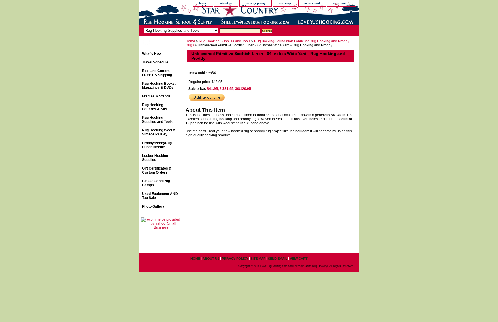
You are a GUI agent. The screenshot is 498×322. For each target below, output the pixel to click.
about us (226, 3)
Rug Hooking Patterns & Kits (154, 107)
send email (312, 3)
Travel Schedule (155, 62)
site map (285, 3)
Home (190, 41)
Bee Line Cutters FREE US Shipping (157, 73)
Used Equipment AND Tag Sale (160, 196)
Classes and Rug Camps (156, 183)
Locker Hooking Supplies (155, 158)
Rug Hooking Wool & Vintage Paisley (159, 132)
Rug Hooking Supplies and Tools (224, 41)
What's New (151, 54)
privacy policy (256, 3)
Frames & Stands (156, 96)
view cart (339, 3)
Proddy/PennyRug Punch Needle (157, 145)
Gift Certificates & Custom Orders (156, 170)
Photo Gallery (153, 206)
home (203, 3)
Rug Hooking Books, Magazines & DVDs (159, 86)
